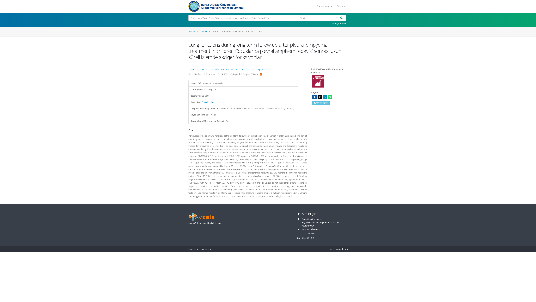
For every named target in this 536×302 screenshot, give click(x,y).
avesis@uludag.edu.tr (311, 229)
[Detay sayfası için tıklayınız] (318, 81)
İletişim (218, 223)
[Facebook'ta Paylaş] (314, 97)
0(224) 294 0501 (308, 238)
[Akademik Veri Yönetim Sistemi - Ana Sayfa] (194, 6)
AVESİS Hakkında (206, 223)
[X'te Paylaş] (320, 97)
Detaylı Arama (339, 23)
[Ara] (341, 18)
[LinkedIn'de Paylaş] (325, 97)
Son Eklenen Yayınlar (209, 31)
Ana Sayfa (193, 31)
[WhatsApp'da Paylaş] (330, 97)
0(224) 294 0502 (308, 233)
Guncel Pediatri (208, 102)
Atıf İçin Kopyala (322, 103)
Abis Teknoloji (335, 249)
